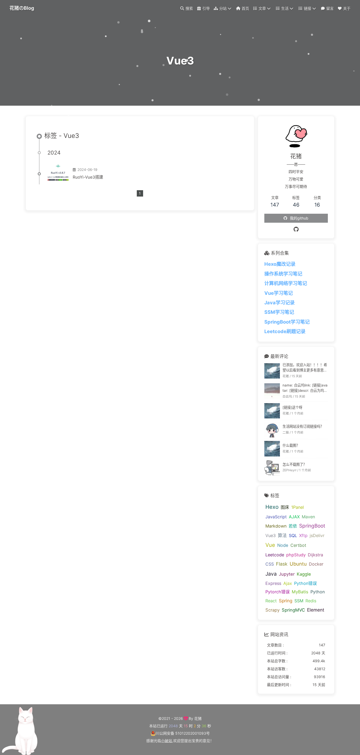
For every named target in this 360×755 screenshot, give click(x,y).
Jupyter (287, 574)
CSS (269, 564)
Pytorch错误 (277, 591)
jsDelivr (317, 535)
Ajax (287, 583)
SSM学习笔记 (279, 312)
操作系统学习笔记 (283, 274)
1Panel (297, 507)
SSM (298, 600)
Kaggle (304, 574)
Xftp (303, 535)
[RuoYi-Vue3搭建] (58, 173)
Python (317, 591)
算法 (282, 535)
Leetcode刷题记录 (284, 331)
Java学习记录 (279, 302)
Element (315, 610)
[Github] (296, 229)
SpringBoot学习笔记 (287, 322)
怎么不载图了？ (295, 464)
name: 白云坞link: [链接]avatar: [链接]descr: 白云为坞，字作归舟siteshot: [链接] (305, 388)
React (271, 600)
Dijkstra (315, 554)
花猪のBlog (21, 8)
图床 (285, 507)
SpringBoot (312, 526)
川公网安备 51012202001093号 (183, 733)
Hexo (272, 507)
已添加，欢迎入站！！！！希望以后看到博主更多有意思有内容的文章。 (305, 368)
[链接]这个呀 (292, 407)
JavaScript (276, 516)
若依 (293, 526)
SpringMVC (293, 610)
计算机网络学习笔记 (285, 283)
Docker (316, 564)
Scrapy (272, 610)
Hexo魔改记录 (279, 264)
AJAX (294, 516)
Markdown (275, 526)
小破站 (166, 740)
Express (273, 583)
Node (282, 545)
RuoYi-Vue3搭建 (88, 177)
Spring (285, 600)
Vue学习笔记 (278, 293)
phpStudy (296, 554)
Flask (282, 564)
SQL (293, 535)
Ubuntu (298, 564)
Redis (310, 600)
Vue (270, 545)
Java (271, 574)
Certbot (298, 545)
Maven (308, 516)
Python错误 (305, 583)
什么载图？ (291, 445)
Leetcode (274, 554)
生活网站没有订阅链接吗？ (303, 426)
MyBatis (300, 591)
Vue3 (270, 535)
